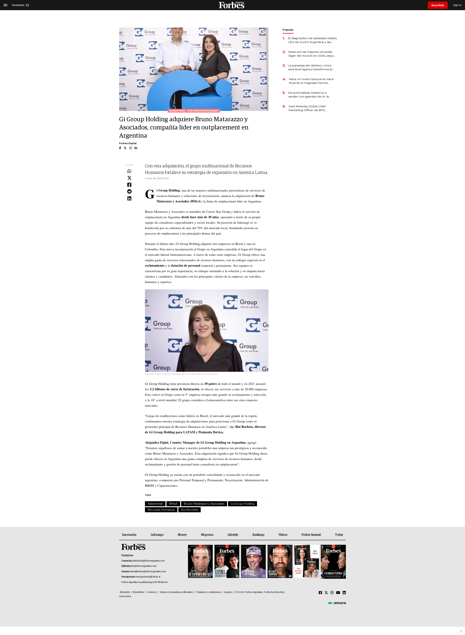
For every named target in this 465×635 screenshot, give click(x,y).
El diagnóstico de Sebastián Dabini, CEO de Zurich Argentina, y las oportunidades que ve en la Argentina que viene (312, 40)
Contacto (152, 592)
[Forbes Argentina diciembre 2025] (280, 562)
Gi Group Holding (242, 503)
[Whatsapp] (129, 171)
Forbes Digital (128, 143)
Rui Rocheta (189, 509)
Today (339, 534)
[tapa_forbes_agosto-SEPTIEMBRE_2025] (333, 562)
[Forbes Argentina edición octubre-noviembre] (306, 562)
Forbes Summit (311, 534)
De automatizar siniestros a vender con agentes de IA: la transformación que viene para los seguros (312, 94)
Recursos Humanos (161, 509)
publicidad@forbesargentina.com (148, 561)
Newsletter (138, 592)
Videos (283, 534)
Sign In (457, 5)
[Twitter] (129, 178)
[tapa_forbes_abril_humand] (227, 562)
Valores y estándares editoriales (176, 592)
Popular (288, 29)
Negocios (207, 534)
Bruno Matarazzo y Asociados (204, 503)
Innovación (129, 534)
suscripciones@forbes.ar (148, 577)
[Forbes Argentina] (232, 5)
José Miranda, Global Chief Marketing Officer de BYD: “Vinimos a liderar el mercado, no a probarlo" (311, 108)
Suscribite (437, 5)
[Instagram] (332, 593)
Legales (228, 592)
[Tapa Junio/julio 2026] (200, 562)
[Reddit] (129, 191)
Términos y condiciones (208, 592)
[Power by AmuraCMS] (337, 602)
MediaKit (125, 592)
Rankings (258, 534)
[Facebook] (129, 185)
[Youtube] (338, 593)
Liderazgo (157, 534)
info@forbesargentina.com (143, 566)
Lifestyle (233, 534)
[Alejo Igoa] (253, 562)
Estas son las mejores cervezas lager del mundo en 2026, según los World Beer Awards (311, 54)
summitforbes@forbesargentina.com (148, 571)
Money (182, 534)
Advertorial (155, 503)
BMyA (173, 503)
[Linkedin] (129, 198)
